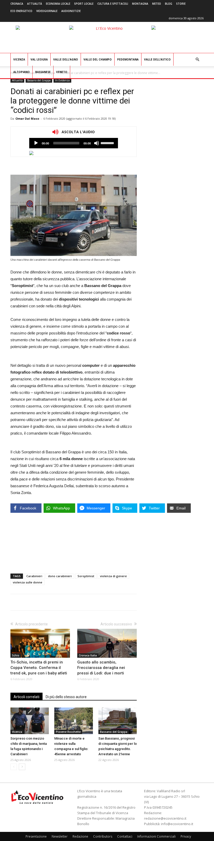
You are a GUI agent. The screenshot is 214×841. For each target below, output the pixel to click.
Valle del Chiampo (98, 59)
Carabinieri (34, 576)
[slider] (108, 142)
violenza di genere (113, 576)
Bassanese (43, 72)
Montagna (140, 3)
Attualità (34, 3)
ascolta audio (36, 143)
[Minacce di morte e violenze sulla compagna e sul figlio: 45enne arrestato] (73, 721)
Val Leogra (39, 59)
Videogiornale (46, 11)
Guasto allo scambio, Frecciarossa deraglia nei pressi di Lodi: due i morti (101, 667)
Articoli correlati (26, 697)
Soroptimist (86, 576)
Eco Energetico (21, 11)
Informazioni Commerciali (156, 836)
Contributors (102, 836)
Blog (168, 3)
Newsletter (60, 836)
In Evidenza (62, 80)
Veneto (61, 72)
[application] (73, 143)
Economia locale (58, 3)
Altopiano (21, 72)
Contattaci (124, 836)
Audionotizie (71, 11)
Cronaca (16, 3)
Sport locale (83, 3)
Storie (181, 3)
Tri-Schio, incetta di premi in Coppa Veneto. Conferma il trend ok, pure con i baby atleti (38, 667)
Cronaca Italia (88, 655)
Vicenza (19, 59)
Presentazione (36, 836)
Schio (15, 655)
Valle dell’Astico (157, 59)
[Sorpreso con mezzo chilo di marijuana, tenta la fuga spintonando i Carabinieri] (29, 721)
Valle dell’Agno (65, 59)
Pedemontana (128, 59)
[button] (197, 59)
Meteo (156, 3)
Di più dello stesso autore (66, 697)
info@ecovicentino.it (177, 823)
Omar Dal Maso (27, 118)
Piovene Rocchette (68, 732)
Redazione (80, 836)
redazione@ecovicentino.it (165, 818)
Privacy (186, 836)
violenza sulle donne (27, 582)
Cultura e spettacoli (112, 3)
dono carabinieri (60, 576)
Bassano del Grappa (39, 80)
